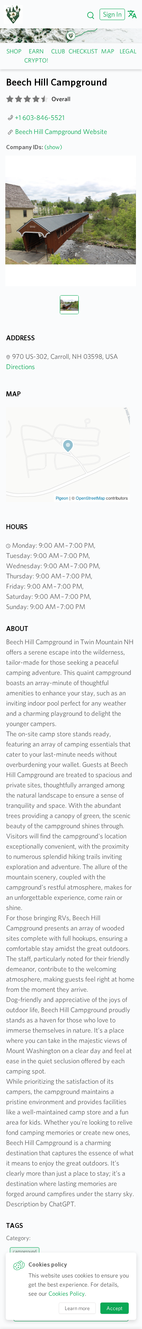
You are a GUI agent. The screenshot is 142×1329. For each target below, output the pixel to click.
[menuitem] (111, 14)
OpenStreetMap (90, 498)
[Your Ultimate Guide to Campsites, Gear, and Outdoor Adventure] (16, 14)
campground (24, 1251)
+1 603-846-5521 (39, 117)
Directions (20, 366)
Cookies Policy (66, 1294)
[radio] (10, 99)
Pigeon (62, 498)
